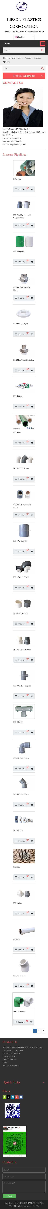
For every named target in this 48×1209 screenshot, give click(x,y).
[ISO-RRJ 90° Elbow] (24, 747)
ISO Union (17, 903)
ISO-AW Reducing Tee (22, 686)
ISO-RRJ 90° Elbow (21, 758)
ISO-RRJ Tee (18, 722)
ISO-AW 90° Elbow (21, 577)
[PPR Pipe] (24, 422)
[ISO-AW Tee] (24, 820)
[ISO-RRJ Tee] (24, 711)
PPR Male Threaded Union (23, 360)
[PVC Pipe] (24, 175)
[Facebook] (21, 1097)
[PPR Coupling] (24, 241)
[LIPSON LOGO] (22, 7)
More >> (40, 1042)
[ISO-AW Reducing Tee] (24, 675)
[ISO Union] (24, 892)
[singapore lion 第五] (6, 1072)
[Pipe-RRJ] (24, 928)
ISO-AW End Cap (20, 613)
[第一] (15, 1072)
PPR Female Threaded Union (21, 289)
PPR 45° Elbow (19, 976)
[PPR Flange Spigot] (24, 313)
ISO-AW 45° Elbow (21, 469)
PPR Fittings (18, 396)
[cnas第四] (41, 1072)
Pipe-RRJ (16, 939)
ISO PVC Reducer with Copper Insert (22, 216)
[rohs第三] (33, 1072)
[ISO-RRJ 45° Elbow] (24, 784)
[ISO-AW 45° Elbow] (24, 458)
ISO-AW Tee (18, 831)
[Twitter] (8, 1097)
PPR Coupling (18, 251)
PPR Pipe (17, 432)
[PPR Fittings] (24, 385)
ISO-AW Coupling (20, 541)
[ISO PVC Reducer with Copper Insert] (24, 204)
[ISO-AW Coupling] (24, 530)
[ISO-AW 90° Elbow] (24, 566)
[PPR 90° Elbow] (23, 1001)
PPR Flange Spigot (20, 324)
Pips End (16, 867)
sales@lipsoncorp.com (16, 144)
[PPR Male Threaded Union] (24, 349)
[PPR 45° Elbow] (24, 965)
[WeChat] (4, 1097)
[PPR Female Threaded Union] (24, 277)
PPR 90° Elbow (19, 1012)
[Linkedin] (12, 1097)
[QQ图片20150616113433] (24, 1072)
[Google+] (17, 1097)
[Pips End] (24, 856)
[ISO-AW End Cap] (24, 603)
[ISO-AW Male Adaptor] (24, 639)
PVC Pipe (17, 179)
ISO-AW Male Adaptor (22, 650)
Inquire (21, 189)
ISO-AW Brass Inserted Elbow (22, 506)
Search (42, 50)
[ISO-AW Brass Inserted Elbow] (24, 494)
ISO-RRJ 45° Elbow (21, 794)
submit (9, 1196)
